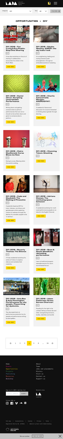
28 (47, 343)
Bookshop (9, 379)
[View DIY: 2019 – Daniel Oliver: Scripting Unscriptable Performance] (16, 83)
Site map (8, 421)
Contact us (40, 376)
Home (8, 364)
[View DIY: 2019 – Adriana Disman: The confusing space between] (46, 184)
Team (38, 366)
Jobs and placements (44, 369)
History (39, 371)
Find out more (37, 436)
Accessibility (19, 421)
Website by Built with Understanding (40, 423)
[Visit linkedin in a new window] (25, 403)
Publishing (10, 374)
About (38, 364)
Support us (40, 379)
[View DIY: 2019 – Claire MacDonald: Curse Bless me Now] (16, 139)
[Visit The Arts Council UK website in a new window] (32, 429)
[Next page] (52, 343)
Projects (9, 371)
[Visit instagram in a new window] (7, 403)
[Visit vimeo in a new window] (16, 403)
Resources (10, 376)
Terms (47, 421)
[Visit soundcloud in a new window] (21, 403)
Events (8, 366)
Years (36, 10)
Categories (5, 10)
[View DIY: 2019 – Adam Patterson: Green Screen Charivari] (46, 286)
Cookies (30, 421)
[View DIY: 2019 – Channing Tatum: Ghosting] (46, 139)
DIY (7, 53)
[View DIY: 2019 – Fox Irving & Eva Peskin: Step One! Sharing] (16, 34)
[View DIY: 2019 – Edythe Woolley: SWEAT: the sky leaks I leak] (46, 34)
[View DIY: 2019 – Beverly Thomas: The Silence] (16, 237)
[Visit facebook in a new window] (11, 403)
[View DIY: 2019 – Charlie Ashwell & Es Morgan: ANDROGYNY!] (46, 83)
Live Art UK (38, 396)
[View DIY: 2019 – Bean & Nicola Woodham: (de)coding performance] (46, 237)
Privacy (39, 421)
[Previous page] (11, 343)
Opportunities (12, 369)
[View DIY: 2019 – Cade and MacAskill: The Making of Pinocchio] (16, 184)
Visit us (39, 374)
